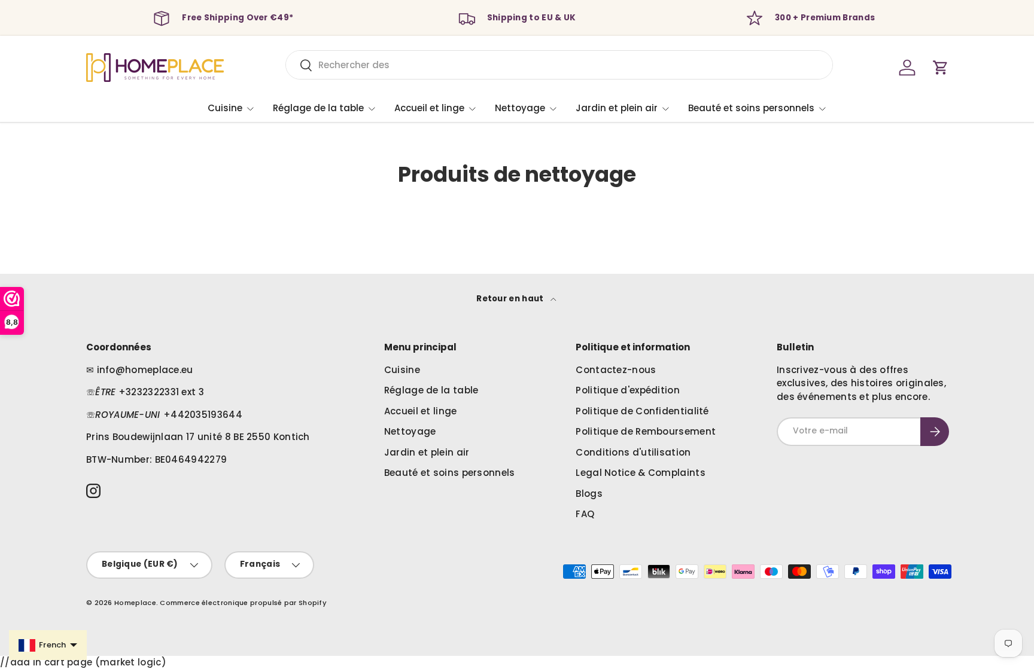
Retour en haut (511, 298)
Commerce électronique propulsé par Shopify (243, 602)
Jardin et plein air (617, 108)
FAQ (585, 514)
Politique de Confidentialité (642, 411)
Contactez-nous (616, 369)
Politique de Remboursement (646, 431)
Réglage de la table (318, 108)
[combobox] (559, 65)
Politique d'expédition (628, 390)
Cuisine (225, 108)
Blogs (589, 493)
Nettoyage (520, 108)
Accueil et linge (429, 108)
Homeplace (135, 602)
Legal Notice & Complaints (640, 472)
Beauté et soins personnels (751, 108)
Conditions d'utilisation (633, 452)
